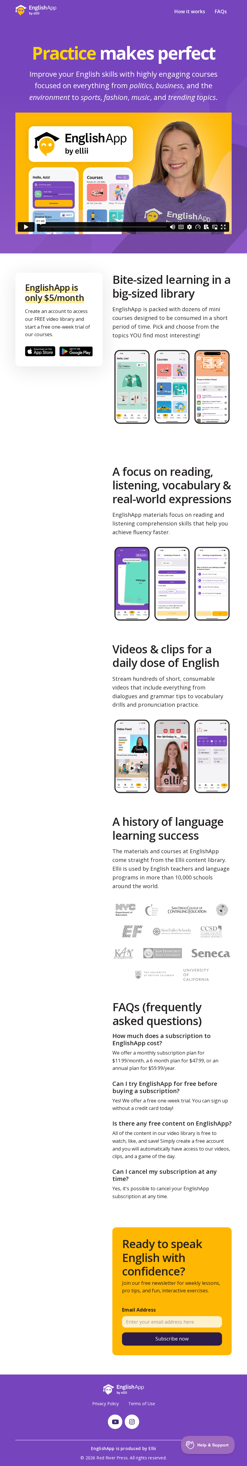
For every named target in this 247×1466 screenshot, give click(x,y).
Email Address (139, 1309)
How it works (189, 11)
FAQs (221, 11)
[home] (36, 10)
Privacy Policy (105, 1403)
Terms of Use (141, 1403)
